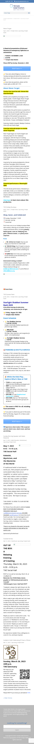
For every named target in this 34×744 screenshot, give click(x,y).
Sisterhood (14, 541)
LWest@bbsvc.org (9, 271)
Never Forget (7, 28)
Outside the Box (8, 539)
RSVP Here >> (17, 421)
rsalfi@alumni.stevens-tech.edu (12, 513)
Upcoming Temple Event (9, 442)
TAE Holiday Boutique (9, 207)
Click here (6, 200)
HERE (28, 693)
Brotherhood (23, 440)
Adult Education (15, 440)
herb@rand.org (14, 515)
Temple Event (14, 31)
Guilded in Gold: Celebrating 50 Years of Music (17, 640)
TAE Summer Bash (8, 294)
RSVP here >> (17, 68)
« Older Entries (7, 698)
